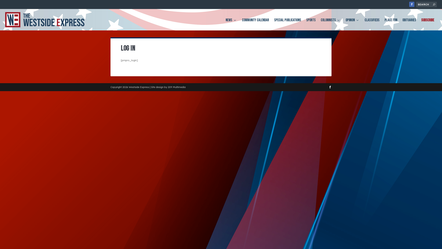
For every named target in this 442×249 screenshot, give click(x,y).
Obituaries (409, 20)
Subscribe (427, 20)
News (229, 20)
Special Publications (287, 20)
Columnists (328, 20)
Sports (311, 20)
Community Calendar (255, 20)
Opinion (350, 20)
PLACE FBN (391, 20)
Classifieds (372, 20)
